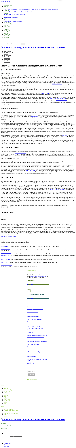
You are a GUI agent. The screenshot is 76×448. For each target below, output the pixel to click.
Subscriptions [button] (7, 15)
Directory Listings (29, 11)
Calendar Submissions (9, 11)
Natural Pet (6, 31)
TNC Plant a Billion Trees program (57, 189)
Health (5, 402)
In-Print (2, 266)
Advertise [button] (6, 7)
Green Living (7, 26)
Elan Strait (64, 135)
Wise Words (6, 29)
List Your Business (8, 36)
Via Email (29, 290)
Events (5, 403)
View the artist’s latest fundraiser (8, 236)
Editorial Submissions (19, 11)
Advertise (6, 412)
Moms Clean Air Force (6, 253)
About (5, 21)
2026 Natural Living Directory (28, 9)
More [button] (5, 19)
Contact (20, 21)
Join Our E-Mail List (8, 14)
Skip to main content (5, 1)
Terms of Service (18, 436)
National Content (19, 266)
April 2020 (34, 266)
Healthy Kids (7, 30)
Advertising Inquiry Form (14, 9)
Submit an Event (7, 34)
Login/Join (6, 37)
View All (29, 362)
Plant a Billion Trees (5, 262)
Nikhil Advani (34, 116)
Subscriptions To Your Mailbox (11, 17)
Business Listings (8, 5)
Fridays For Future (44, 93)
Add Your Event (31, 363)
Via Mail (29, 291)
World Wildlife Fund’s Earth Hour (58, 98)
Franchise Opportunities (12, 21)
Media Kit (37, 9)
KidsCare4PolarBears (57, 84)
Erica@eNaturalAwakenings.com (38, 276)
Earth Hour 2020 (5, 255)
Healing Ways (7, 22)
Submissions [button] (6, 10)
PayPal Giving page (30, 170)
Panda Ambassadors (5, 259)
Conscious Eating (8, 23)
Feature (13, 266)
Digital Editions (22, 14)
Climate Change (27, 266)
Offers (5, 18)
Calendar (6, 6)
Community (6, 33)
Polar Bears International (20, 153)
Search (5, 43)
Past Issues (16, 14)
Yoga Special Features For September (49, 9)
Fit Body (6, 25)
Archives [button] (6, 13)
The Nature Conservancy (61, 100)
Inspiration (6, 27)
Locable (12, 436)
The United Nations (5, 249)
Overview (6, 9)
